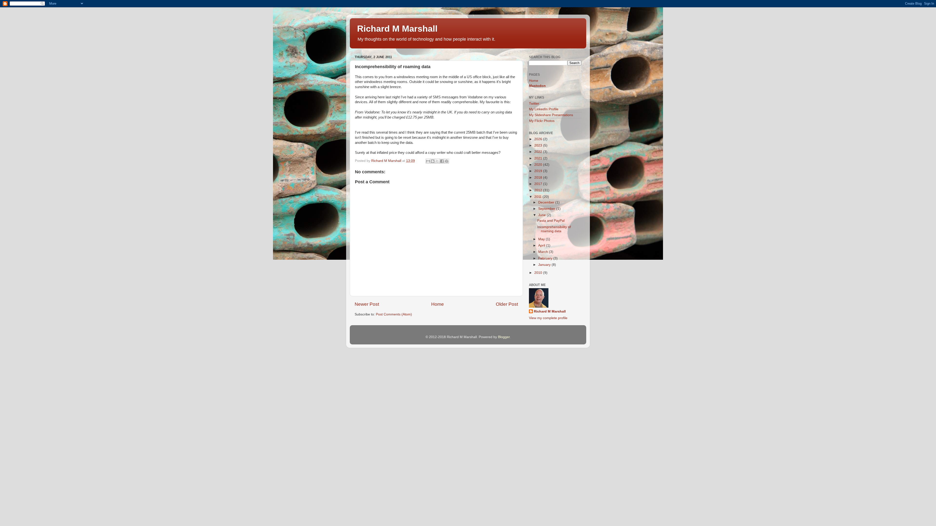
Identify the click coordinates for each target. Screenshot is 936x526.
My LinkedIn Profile (543, 109)
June (542, 215)
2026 (538, 139)
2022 (538, 152)
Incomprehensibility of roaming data (554, 229)
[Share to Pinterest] (446, 161)
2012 (538, 190)
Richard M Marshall (397, 29)
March (543, 252)
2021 (538, 158)
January (545, 265)
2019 (538, 171)
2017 (538, 184)
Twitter (534, 103)
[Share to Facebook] (441, 161)
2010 (538, 273)
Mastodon (537, 86)
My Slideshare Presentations (551, 115)
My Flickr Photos (542, 121)
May (542, 239)
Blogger (504, 337)
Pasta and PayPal (551, 220)
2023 (538, 145)
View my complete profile (548, 318)
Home (437, 304)
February (545, 258)
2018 (538, 177)
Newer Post (367, 304)
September (547, 209)
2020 (538, 164)
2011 (538, 197)
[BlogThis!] (432, 161)
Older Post (507, 304)
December (546, 202)
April (542, 245)
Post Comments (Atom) (394, 314)
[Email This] (428, 161)
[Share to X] (437, 161)
